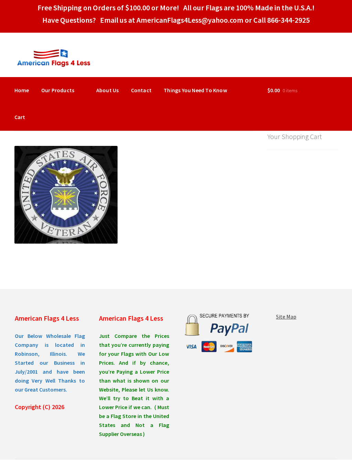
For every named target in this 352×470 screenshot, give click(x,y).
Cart (19, 117)
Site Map (286, 316)
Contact (141, 90)
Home (21, 90)
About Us (107, 90)
